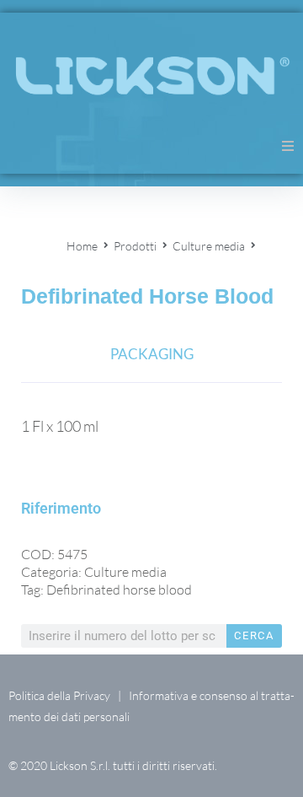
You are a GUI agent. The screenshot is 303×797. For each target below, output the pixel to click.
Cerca (254, 635)
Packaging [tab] (152, 354)
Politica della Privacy (59, 695)
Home (82, 246)
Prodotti (135, 246)
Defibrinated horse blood (119, 589)
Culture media (209, 246)
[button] (288, 146)
